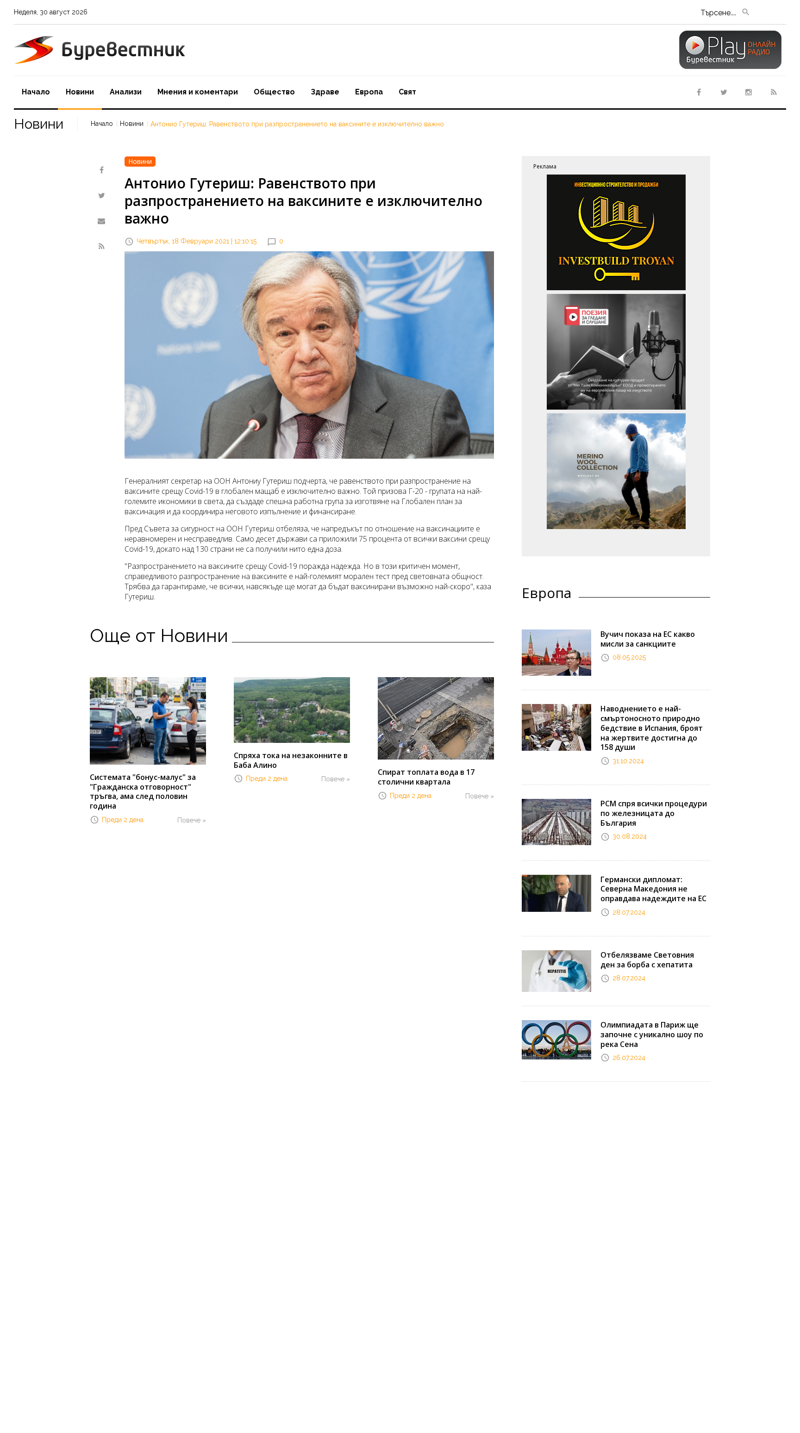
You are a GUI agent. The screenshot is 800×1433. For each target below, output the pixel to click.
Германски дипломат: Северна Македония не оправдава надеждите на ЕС (653, 889)
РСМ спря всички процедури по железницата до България (653, 813)
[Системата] (148, 720)
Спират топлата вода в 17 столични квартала (426, 777)
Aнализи (126, 91)
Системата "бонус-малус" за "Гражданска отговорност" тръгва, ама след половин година (143, 791)
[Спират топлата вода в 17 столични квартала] (436, 718)
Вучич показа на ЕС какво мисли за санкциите (647, 639)
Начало (36, 91)
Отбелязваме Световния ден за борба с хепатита (647, 960)
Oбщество (274, 91)
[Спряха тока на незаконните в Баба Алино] (292, 709)
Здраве (325, 91)
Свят (407, 91)
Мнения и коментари (197, 91)
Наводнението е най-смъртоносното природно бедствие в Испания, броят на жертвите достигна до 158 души (651, 728)
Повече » (191, 820)
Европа (369, 91)
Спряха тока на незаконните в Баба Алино (291, 760)
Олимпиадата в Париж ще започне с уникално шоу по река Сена (651, 1034)
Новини (80, 91)
